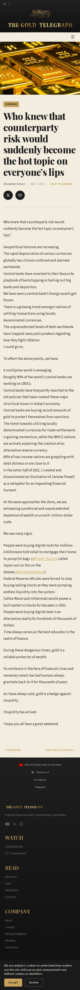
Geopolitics (11, 890)
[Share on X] (8, 195)
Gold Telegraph (61, 184)
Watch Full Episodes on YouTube (43, 765)
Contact (10, 927)
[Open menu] (72, 37)
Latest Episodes (14, 847)
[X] (10, 4)
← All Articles (12, 750)
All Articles (11, 877)
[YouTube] (4, 4)
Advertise (10, 941)
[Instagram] (21, 824)
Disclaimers (11, 947)
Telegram (40, 787)
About (8, 920)
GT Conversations (15, 853)
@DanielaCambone (30, 572)
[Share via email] (20, 195)
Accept (13, 982)
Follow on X (42, 772)
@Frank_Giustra (45, 558)
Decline (34, 982)
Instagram (40, 780)
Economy (10, 897)
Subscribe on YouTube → (61, 750)
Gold (8, 884)
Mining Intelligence (15, 934)
